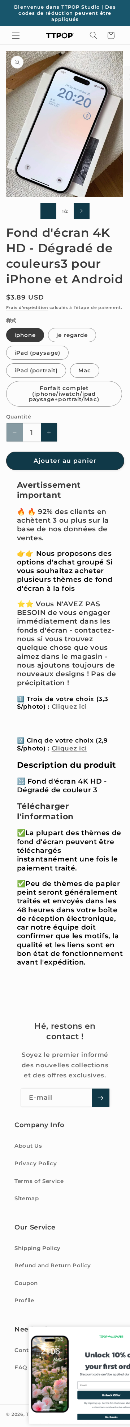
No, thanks (86, 1417)
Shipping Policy (37, 1248)
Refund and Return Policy (52, 1265)
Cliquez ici (69, 706)
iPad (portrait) (36, 370)
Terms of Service (39, 1181)
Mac (84, 370)
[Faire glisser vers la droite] (82, 211)
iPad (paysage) (37, 352)
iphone (25, 335)
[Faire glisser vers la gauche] (48, 211)
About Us (28, 1145)
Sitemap (26, 1198)
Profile (24, 1300)
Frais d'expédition (27, 307)
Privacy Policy (35, 1163)
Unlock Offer (86, 1395)
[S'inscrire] (100, 1098)
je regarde (72, 335)
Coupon (26, 1283)
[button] (16, 35)
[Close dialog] (123, 1331)
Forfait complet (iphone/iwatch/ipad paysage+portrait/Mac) (64, 394)
